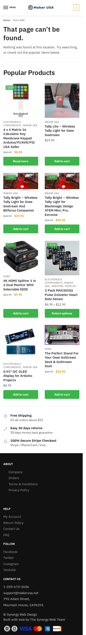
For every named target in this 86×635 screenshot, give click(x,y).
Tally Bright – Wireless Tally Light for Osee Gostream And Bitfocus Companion (20, 204)
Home (6, 20)
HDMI (6, 276)
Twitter (8, 558)
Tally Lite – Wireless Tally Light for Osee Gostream (60, 130)
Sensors (57, 286)
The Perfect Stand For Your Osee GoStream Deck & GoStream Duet (62, 359)
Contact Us (11, 529)
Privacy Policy (19, 490)
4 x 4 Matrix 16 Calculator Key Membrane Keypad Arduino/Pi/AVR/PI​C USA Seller (19, 138)
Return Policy (13, 523)
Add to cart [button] (62, 161)
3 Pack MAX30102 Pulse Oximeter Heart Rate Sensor (61, 294)
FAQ (6, 535)
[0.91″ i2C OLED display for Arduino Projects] (20, 342)
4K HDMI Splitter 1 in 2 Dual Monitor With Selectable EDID (19, 285)
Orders (14, 478)
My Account (12, 517)
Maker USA (30, 125)
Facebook (10, 552)
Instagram (11, 564)
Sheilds (70, 286)
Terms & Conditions (23, 484)
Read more (20, 161)
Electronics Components (12, 123)
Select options (62, 313)
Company (15, 472)
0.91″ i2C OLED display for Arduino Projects (17, 375)
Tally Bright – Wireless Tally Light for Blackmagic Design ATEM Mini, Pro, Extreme (62, 206)
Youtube (9, 570)
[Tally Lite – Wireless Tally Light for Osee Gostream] (62, 100)
